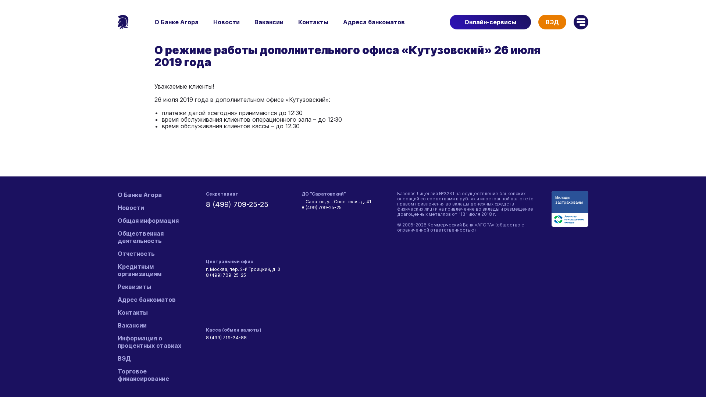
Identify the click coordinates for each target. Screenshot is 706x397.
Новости (226, 22)
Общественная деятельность (141, 237)
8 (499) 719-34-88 (226, 337)
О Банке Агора (176, 22)
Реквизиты (134, 286)
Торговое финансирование (143, 375)
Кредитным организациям (139, 270)
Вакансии (269, 22)
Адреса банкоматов (374, 22)
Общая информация (148, 220)
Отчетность (136, 253)
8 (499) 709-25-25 (237, 204)
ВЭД (552, 22)
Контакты (313, 22)
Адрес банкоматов (147, 299)
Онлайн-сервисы (490, 22)
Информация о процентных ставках (149, 342)
